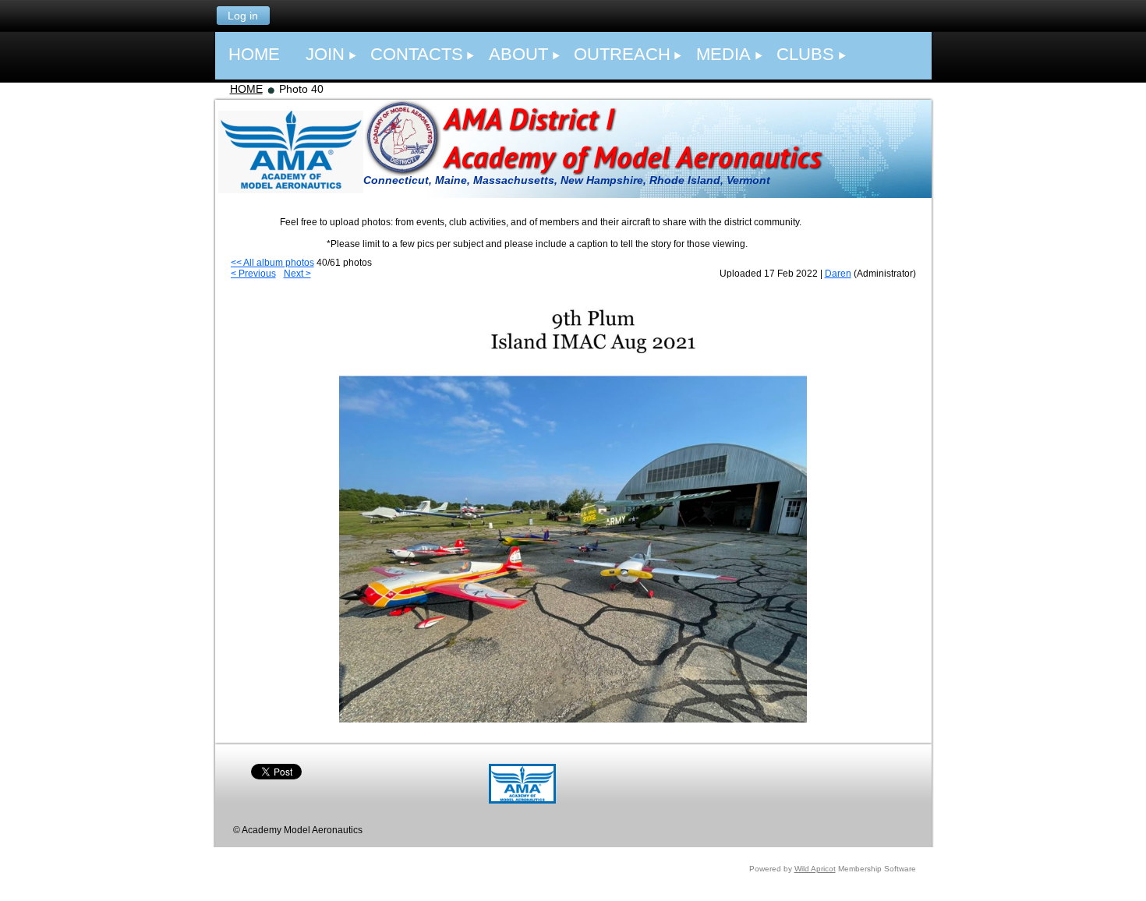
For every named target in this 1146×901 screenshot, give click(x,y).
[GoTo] (522, 800)
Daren (838, 273)
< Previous (253, 273)
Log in (243, 15)
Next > (297, 273)
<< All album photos (272, 262)
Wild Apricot (815, 868)
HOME (246, 89)
